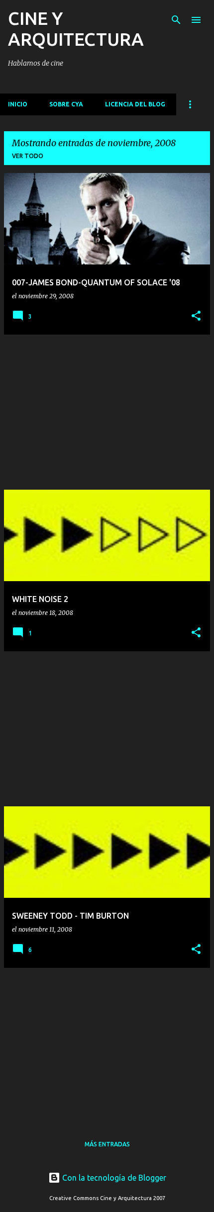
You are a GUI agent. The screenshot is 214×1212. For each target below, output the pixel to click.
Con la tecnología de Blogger (113, 1177)
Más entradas (107, 1144)
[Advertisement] (107, 412)
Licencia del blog (135, 104)
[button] (196, 316)
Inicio (17, 104)
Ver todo (27, 156)
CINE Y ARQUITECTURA (76, 28)
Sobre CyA (66, 104)
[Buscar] (176, 20)
